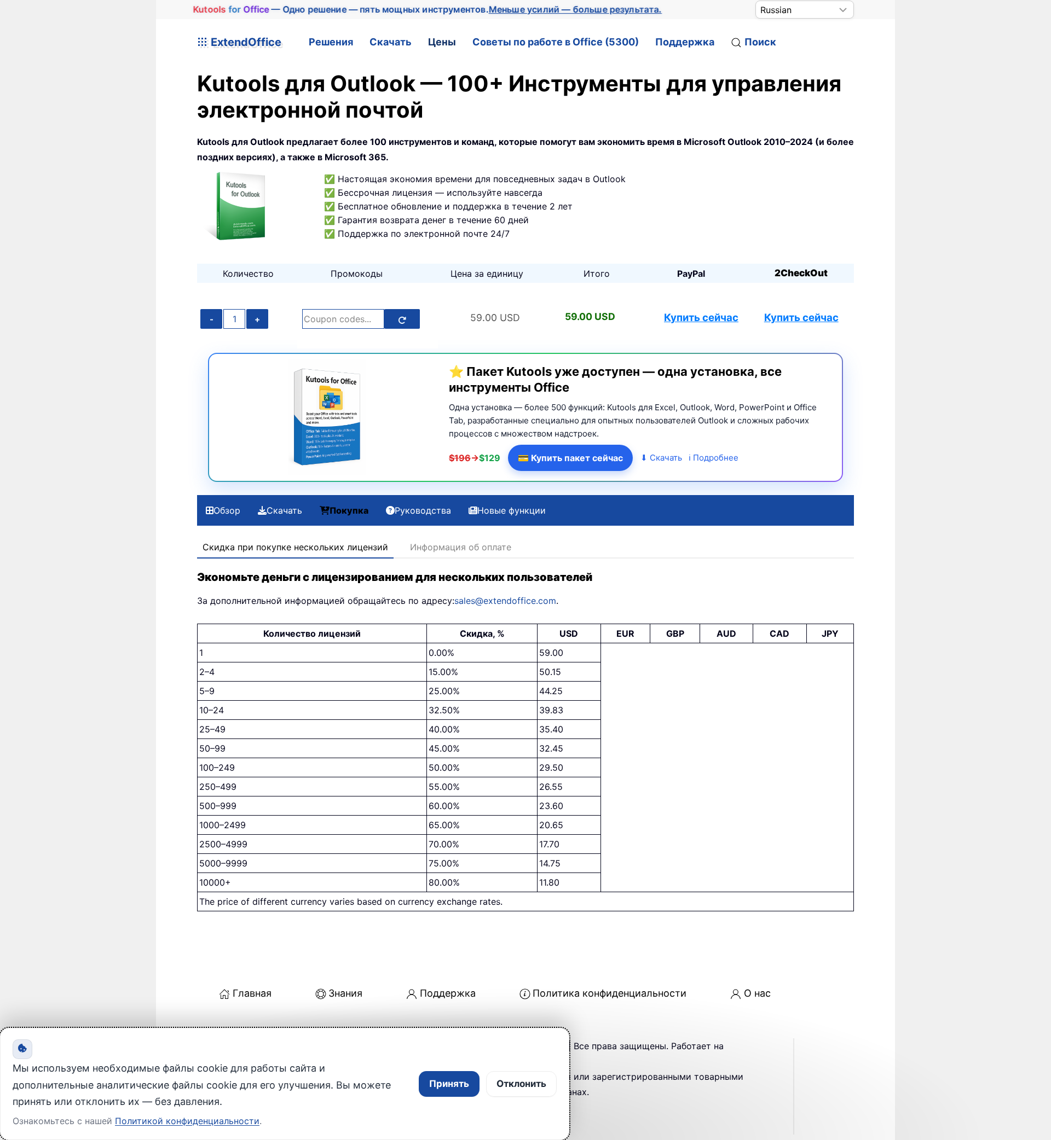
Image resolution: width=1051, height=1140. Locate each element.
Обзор (226, 510)
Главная (252, 993)
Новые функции (511, 510)
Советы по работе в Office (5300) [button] (555, 42)
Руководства (423, 510)
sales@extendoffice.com (505, 600)
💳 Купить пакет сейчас (570, 457)
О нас (757, 993)
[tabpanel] (525, 740)
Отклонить (521, 1083)
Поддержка (684, 42)
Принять (449, 1083)
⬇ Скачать (661, 457)
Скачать (390, 42)
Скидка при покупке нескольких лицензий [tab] (295, 547)
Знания (345, 993)
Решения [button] (331, 42)
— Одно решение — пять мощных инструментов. (427, 9)
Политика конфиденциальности (609, 993)
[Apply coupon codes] (402, 319)
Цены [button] (442, 42)
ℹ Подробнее (713, 457)
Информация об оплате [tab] (460, 547)
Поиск (760, 42)
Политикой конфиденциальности (187, 1120)
